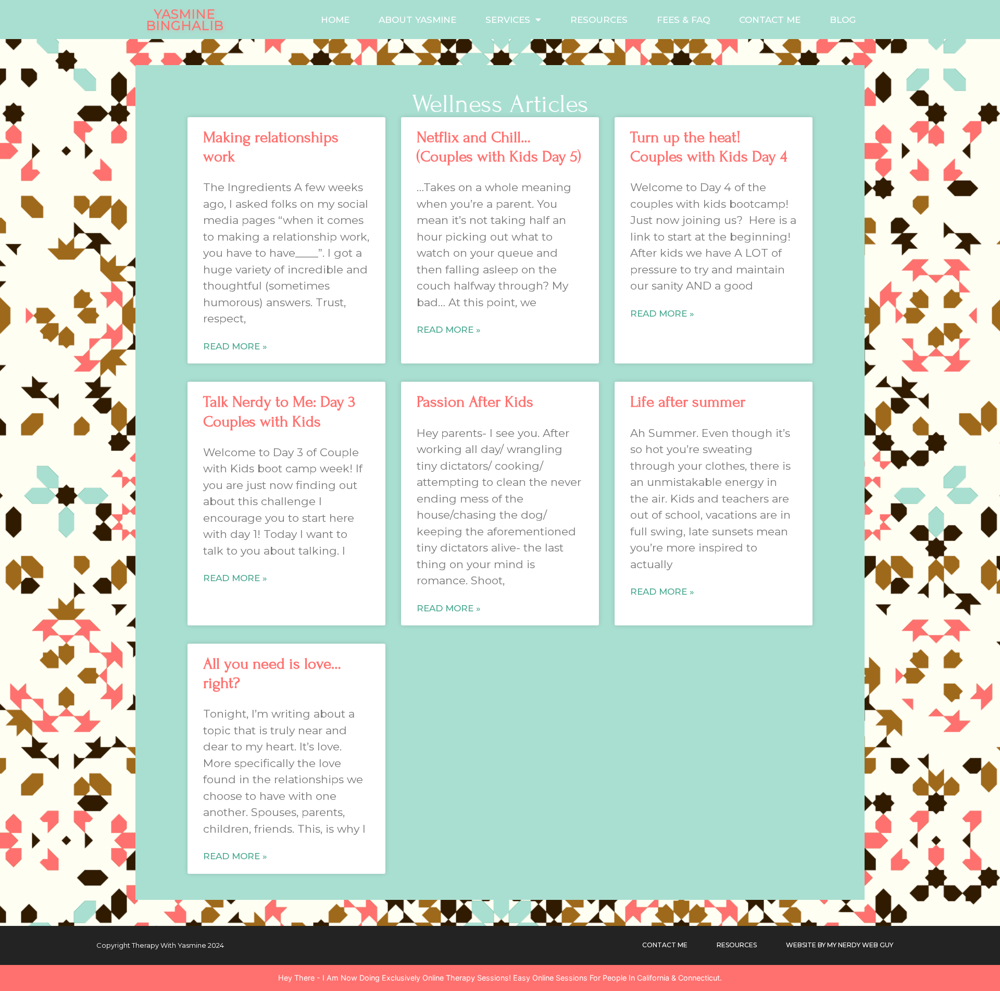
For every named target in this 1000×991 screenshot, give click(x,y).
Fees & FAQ (683, 20)
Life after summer (687, 402)
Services (507, 20)
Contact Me (770, 20)
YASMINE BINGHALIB (184, 19)
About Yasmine (417, 20)
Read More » (235, 346)
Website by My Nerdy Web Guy (839, 945)
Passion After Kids (475, 402)
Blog (843, 20)
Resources (599, 20)
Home (335, 20)
